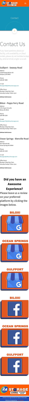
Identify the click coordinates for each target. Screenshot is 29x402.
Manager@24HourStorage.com (8, 156)
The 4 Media (20, 400)
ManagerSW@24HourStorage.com (9, 85)
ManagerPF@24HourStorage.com (9, 121)
